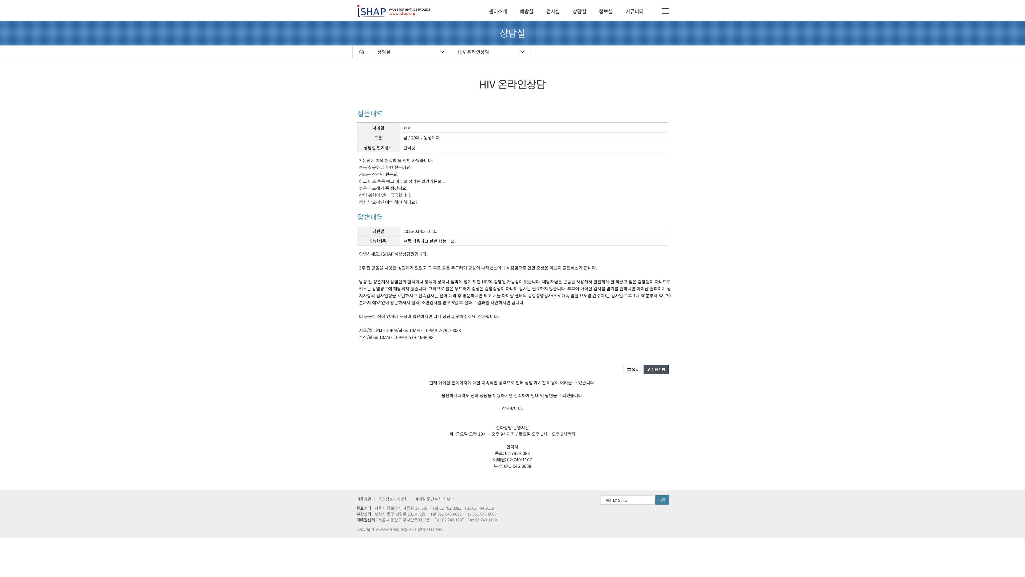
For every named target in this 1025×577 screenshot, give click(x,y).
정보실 (606, 11)
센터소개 (498, 11)
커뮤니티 (634, 11)
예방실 (526, 11)
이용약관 (363, 499)
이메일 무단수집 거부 (432, 499)
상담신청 (657, 369)
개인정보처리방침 (393, 499)
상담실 (579, 11)
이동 (662, 500)
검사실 (553, 11)
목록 (635, 369)
